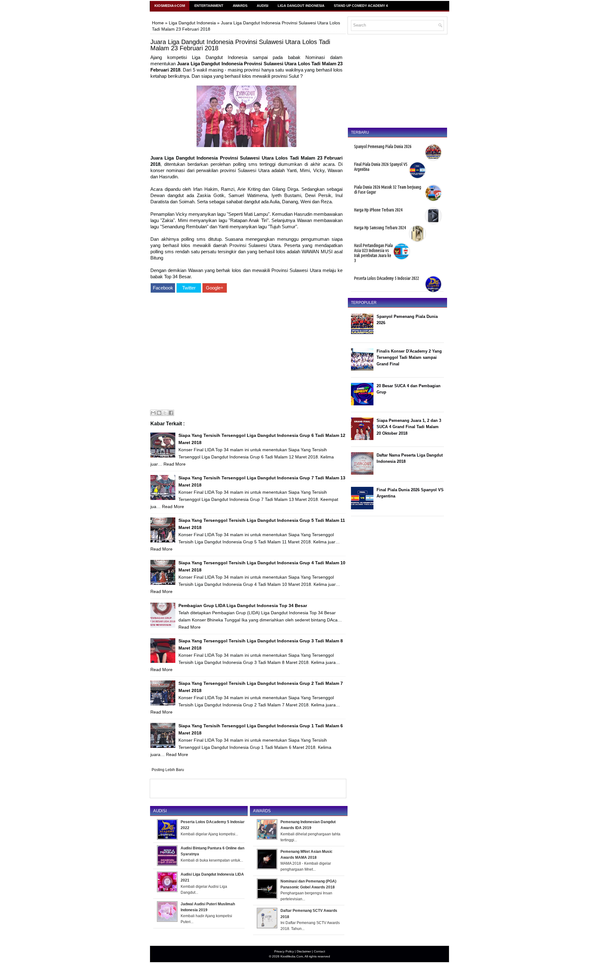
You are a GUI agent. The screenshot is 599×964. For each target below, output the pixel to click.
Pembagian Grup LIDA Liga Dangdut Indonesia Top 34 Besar (242, 605)
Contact (319, 951)
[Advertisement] (246, 352)
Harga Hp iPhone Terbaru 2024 (378, 209)
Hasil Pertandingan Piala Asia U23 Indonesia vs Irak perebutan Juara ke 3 (373, 253)
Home (158, 22)
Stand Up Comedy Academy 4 (361, 5)
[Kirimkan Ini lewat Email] (153, 413)
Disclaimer (304, 951)
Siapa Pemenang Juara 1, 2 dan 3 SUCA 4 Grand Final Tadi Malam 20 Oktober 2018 (409, 427)
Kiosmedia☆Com (169, 5)
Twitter (189, 287)
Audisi (262, 5)
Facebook (163, 287)
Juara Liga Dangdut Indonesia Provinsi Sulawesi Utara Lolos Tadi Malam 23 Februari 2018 (240, 45)
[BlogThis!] (159, 413)
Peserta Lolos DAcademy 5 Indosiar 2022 (386, 278)
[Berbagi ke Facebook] (171, 413)
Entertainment (208, 5)
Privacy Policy (284, 951)
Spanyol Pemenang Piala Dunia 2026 (383, 146)
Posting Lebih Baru (168, 770)
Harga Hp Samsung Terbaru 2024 (380, 227)
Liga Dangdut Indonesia (301, 5)
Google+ (214, 287)
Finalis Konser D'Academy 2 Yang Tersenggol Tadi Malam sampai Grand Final (409, 358)
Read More (174, 464)
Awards (240, 5)
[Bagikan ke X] (165, 413)
